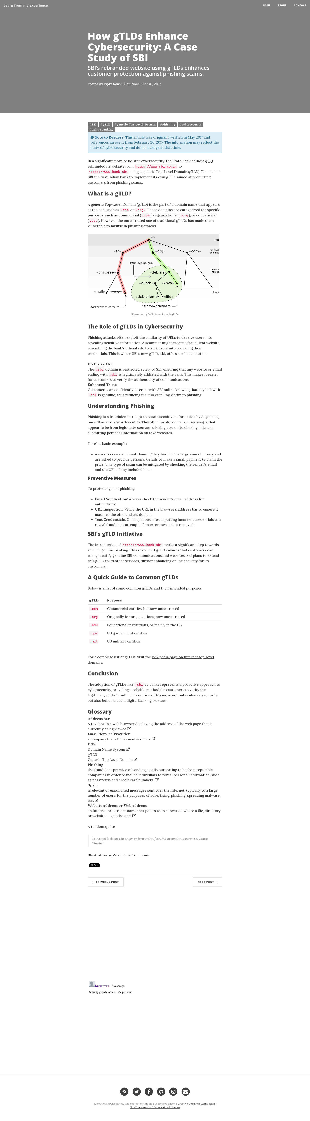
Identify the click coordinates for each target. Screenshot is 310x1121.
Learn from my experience (26, 5)
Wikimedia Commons (131, 855)
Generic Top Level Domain (111, 759)
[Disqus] (155, 931)
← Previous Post (105, 882)
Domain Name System (107, 749)
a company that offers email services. (120, 739)
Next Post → (208, 882)
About (282, 5)
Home (267, 5)
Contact (300, 5)
